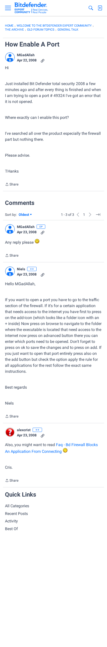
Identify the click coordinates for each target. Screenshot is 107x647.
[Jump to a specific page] (98, 215)
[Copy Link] (43, 60)
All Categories (17, 506)
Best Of (11, 528)
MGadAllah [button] (26, 55)
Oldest (24, 215)
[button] (10, 57)
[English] (31, 8)
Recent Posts (16, 513)
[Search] (90, 8)
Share (11, 184)
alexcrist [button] (24, 430)
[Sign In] (99, 8)
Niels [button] (21, 269)
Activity (11, 521)
